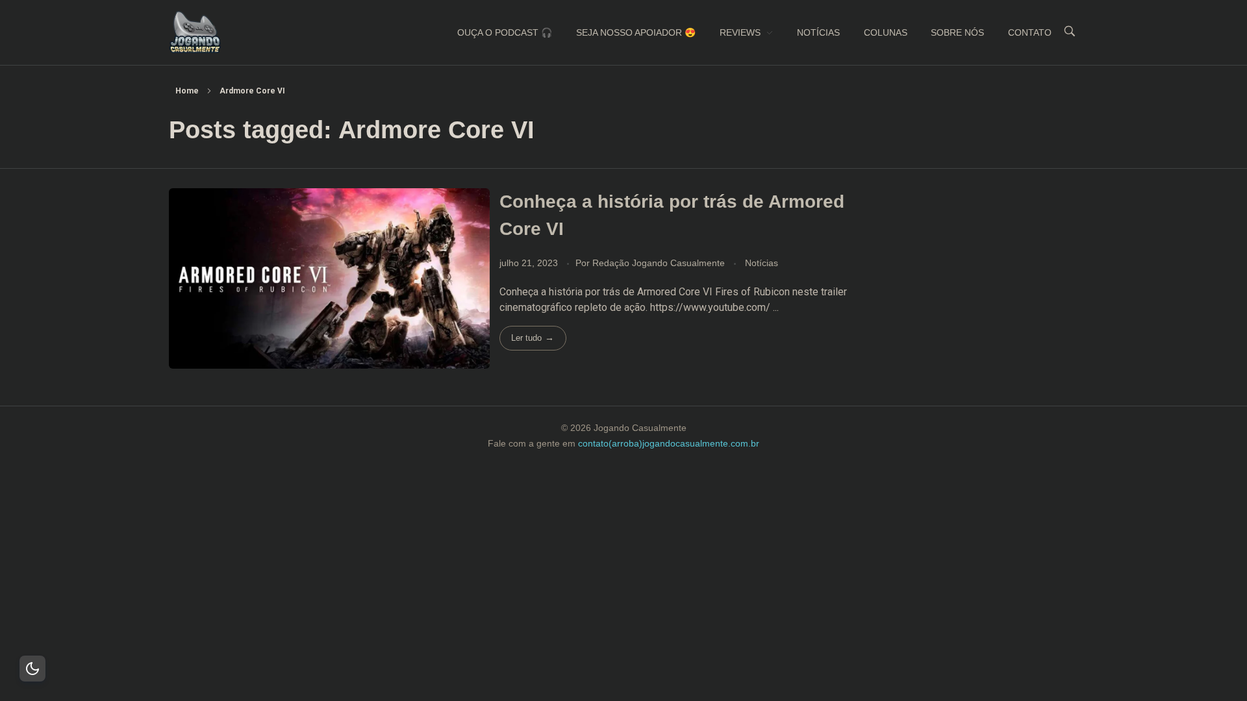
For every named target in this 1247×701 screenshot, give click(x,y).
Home (187, 90)
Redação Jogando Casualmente (659, 263)
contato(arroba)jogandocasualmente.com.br (668, 443)
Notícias (761, 263)
